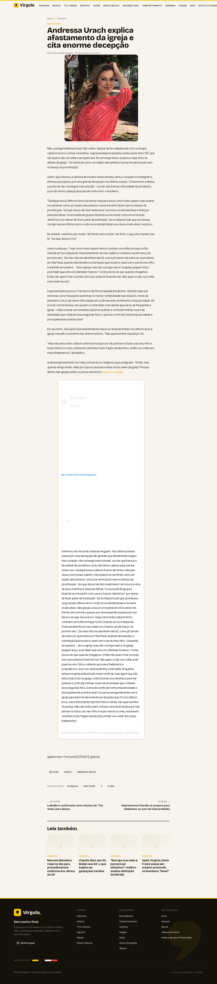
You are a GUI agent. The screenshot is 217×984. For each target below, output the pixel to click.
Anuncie (166, 921)
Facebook (72, 786)
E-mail (111, 786)
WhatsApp (89, 786)
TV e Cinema (70, 5)
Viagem (183, 5)
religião (54, 772)
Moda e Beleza (111, 5)
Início (50, 18)
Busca (165, 926)
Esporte (85, 5)
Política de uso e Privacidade (177, 937)
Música (57, 5)
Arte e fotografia (128, 942)
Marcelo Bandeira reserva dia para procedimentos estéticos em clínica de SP (61, 867)
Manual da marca (170, 932)
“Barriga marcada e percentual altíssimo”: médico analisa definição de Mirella (124, 867)
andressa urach (86, 772)
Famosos (44, 5)
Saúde (96, 5)
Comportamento (152, 5)
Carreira (170, 5)
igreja (68, 772)
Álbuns (122, 948)
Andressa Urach (113, 733)
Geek (192, 5)
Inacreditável (131, 5)
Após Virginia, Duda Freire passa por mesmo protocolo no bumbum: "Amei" (155, 866)
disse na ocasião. (113, 372)
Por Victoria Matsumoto (60, 52)
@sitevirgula (28, 942)
